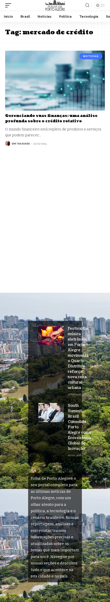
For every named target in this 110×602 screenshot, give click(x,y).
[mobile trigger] (9, 5)
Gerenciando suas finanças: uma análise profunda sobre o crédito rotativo (51, 118)
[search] (87, 5)
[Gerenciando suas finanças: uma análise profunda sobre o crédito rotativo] (55, 81)
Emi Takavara (21, 143)
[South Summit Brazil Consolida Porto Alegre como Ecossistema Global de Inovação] (51, 412)
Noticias (90, 56)
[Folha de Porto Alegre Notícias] (55, 5)
